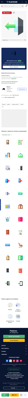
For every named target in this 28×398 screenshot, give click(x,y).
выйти (21, 104)
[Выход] (8, 193)
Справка (3, 351)
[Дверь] (8, 142)
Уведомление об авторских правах (14, 377)
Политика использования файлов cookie (14, 375)
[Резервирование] (8, 155)
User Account (16, 95)
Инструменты (5, 348)
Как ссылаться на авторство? (8, 83)
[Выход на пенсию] (20, 142)
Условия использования (14, 372)
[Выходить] (20, 232)
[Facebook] (7, 361)
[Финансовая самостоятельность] (20, 155)
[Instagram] (17, 361)
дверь (8, 104)
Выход (3, 104)
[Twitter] (10, 361)
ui (2, 106)
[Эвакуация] (8, 168)
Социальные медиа (14, 357)
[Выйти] (8, 181)
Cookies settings (14, 378)
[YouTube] (21, 361)
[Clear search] (19, 6)
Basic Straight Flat (9, 97)
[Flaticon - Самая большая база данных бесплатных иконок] (12, 2)
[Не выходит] (8, 219)
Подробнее (22, 64)
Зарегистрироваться (14, 369)
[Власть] (20, 219)
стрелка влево (15, 104)
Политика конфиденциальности (14, 374)
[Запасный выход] (8, 206)
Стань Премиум (14, 340)
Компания (4, 354)
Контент (3, 345)
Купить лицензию (14, 66)
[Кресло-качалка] (20, 245)
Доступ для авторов (14, 336)
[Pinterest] (14, 361)
